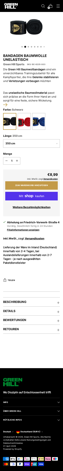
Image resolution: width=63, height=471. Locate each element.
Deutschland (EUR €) (30, 431)
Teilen (11, 280)
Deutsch (7, 431)
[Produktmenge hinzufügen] (17, 160)
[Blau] (38, 121)
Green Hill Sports (13, 64)
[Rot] (24, 121)
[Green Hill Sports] (11, 6)
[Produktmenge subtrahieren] (6, 160)
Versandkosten (34, 238)
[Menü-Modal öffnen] (58, 6)
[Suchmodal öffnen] (43, 6)
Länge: (12, 135)
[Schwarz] (9, 121)
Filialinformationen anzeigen (23, 229)
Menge (7, 153)
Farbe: (13, 109)
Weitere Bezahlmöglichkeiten (31, 207)
